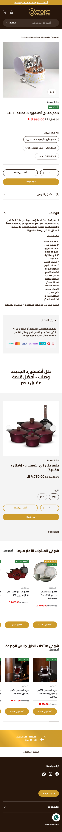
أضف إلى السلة (20, 173)
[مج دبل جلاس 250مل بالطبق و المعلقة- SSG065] (45, 670)
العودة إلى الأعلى (31, 752)
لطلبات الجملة (49, 793)
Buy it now (31, 182)
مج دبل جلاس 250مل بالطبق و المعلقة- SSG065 (47, 693)
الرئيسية (55, 37)
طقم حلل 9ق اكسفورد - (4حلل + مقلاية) (35, 467)
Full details (53, 532)
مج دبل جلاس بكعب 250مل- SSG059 (19, 692)
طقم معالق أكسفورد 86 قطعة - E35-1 (35, 37)
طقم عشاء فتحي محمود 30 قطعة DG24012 (48, 595)
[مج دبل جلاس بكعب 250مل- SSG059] (17, 670)
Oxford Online (53, 102)
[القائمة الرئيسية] (57, 12)
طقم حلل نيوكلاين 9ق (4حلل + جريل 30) (18, 593)
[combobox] (31, 23)
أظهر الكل (8, 551)
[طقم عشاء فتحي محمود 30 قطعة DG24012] (45, 572)
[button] (5, 12)
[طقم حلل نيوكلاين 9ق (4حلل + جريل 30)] (17, 572)
